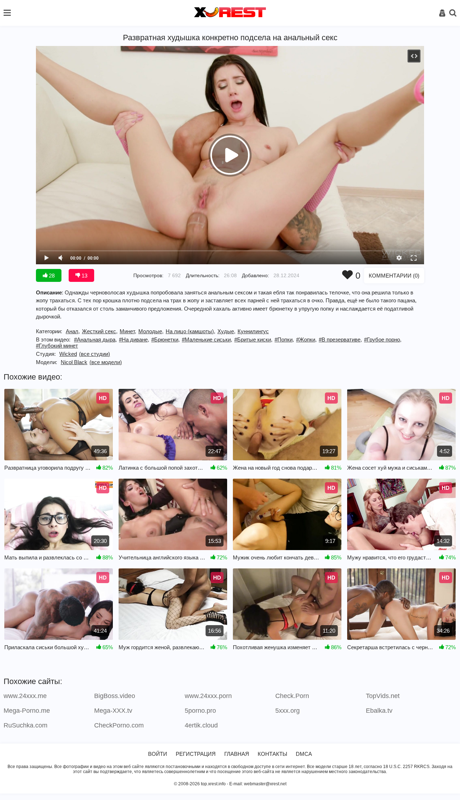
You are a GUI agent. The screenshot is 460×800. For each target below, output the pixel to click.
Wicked (68, 354)
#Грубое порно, (382, 339)
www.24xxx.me (25, 695)
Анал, (73, 331)
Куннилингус (253, 331)
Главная (236, 754)
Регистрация (196, 754)
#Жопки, (306, 339)
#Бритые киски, (253, 339)
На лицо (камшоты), (190, 331)
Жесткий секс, (100, 331)
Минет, (128, 331)
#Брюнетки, (165, 339)
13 (83, 276)
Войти (157, 754)
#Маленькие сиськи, (207, 339)
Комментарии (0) (394, 276)
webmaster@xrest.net (265, 783)
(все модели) (105, 362)
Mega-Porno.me (27, 710)
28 (51, 276)
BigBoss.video (114, 695)
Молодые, (151, 331)
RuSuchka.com (25, 725)
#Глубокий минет (57, 346)
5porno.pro (200, 710)
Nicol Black (74, 362)
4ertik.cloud (201, 725)
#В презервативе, (340, 339)
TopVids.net (383, 695)
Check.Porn (292, 695)
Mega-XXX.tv (113, 710)
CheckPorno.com (119, 725)
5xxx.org (287, 710)
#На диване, (134, 339)
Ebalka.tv (379, 710)
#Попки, (284, 339)
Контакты (272, 754)
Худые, (226, 331)
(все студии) (94, 354)
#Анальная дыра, (95, 339)
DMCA (304, 754)
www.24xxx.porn (208, 695)
